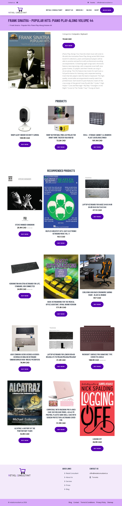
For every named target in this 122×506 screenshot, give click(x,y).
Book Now (107, 10)
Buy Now (68, 46)
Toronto (92, 2)
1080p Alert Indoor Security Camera (25, 135)
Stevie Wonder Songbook (25, 224)
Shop (96, 10)
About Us (69, 477)
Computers (76, 34)
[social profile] (17, 2)
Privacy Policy (101, 502)
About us (69, 10)
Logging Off (97, 439)
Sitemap (110, 502)
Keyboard (84, 34)
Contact (76, 502)
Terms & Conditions (88, 502)
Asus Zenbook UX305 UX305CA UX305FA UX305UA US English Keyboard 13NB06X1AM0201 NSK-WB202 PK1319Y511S (25, 357)
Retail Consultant (54, 10)
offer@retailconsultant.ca (104, 2)
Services (69, 481)
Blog (67, 489)
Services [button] (79, 10)
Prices (68, 485)
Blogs (89, 10)
